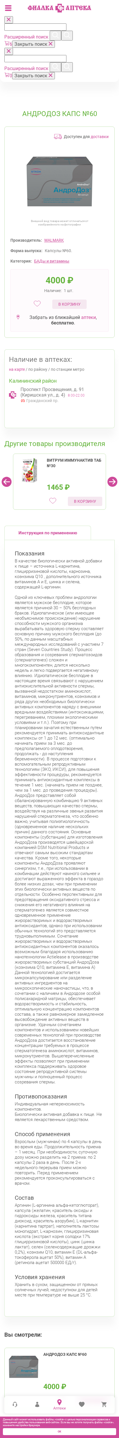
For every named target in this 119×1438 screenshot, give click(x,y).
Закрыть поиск (31, 44)
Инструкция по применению (47, 532)
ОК (59, 1431)
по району (37, 369)
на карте (17, 369)
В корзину (69, 304)
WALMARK (54, 240)
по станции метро (67, 369)
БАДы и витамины (51, 261)
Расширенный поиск (27, 37)
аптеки (88, 317)
